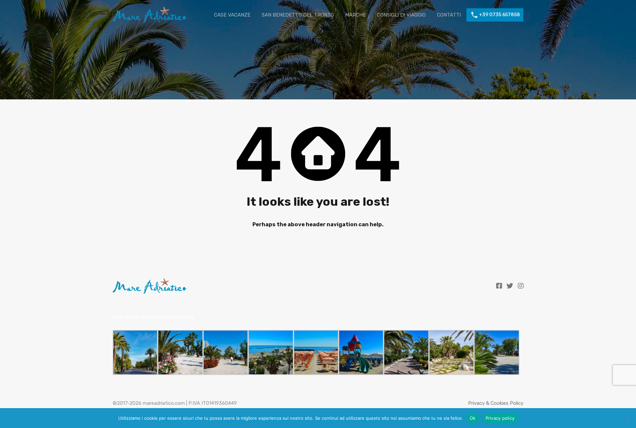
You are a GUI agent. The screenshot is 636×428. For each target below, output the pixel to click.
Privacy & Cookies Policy (495, 403)
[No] (627, 418)
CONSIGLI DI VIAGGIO (401, 15)
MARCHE (355, 15)
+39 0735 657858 (499, 15)
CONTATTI (449, 15)
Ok (473, 418)
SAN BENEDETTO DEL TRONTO (298, 15)
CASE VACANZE (232, 15)
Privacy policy (500, 418)
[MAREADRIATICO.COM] (150, 20)
